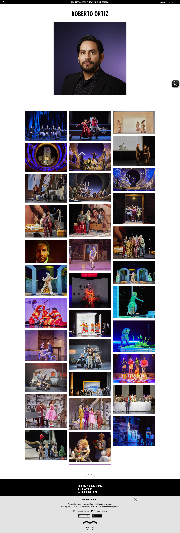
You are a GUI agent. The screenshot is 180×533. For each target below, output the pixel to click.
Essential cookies (82, 511)
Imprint (90, 530)
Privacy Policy (90, 527)
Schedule (163, 2)
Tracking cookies (100, 511)
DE (169, 2)
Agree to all (97, 516)
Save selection (84, 516)
